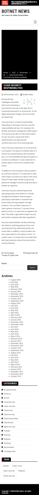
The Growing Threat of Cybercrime (10, 254)
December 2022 (17, 371)
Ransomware (9, 447)
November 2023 (17, 346)
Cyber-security (9, 406)
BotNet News (16, 11)
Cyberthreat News (11, 418)
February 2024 (16, 338)
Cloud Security (9, 402)
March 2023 (15, 364)
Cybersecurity (9, 414)
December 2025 (17, 294)
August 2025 (15, 303)
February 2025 (16, 317)
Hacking (7, 435)
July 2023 (14, 355)
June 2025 (14, 308)
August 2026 (15, 280)
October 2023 (16, 348)
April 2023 (15, 362)
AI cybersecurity (10, 390)
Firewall (7, 431)
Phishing (7, 443)
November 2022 (17, 374)
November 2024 (17, 324)
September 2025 (17, 301)
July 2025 (14, 306)
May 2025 (14, 310)
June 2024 (14, 329)
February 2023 (16, 367)
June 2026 (14, 284)
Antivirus (7, 394)
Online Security (9, 476)
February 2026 (16, 289)
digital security (9, 427)
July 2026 (14, 282)
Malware (7, 439)
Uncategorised (9, 451)
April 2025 (15, 313)
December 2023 (17, 343)
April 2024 (15, 334)
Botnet (6, 398)
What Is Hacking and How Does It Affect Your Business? (23, 3)
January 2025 (16, 320)
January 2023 (16, 369)
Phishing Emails (29, 253)
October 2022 (16, 376)
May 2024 (14, 331)
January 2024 (16, 341)
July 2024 (14, 327)
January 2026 (16, 291)
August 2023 (15, 353)
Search (4, 263)
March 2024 (15, 336)
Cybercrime (8, 410)
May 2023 (14, 360)
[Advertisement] (19, 51)
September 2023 (17, 350)
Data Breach (9, 422)
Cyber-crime (17, 466)
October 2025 (16, 298)
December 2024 (17, 322)
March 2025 (15, 315)
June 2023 (14, 357)
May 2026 (14, 287)
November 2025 (17, 296)
